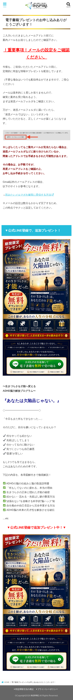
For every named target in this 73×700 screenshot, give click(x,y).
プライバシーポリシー (48, 689)
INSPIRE (35, 696)
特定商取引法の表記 (24, 689)
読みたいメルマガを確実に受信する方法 (28, 194)
